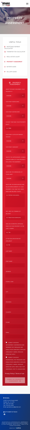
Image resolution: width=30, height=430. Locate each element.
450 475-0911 (9, 403)
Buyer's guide (11, 66)
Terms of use (20, 373)
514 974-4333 (10, 405)
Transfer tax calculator (16, 51)
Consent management (15, 425)
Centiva (18, 428)
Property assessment (14, 61)
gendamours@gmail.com (14, 407)
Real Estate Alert (13, 56)
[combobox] (15, 95)
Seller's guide (12, 71)
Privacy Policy (9, 373)
